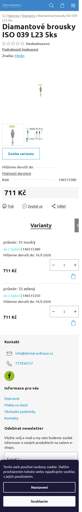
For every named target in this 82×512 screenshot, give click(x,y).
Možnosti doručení (16, 173)
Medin (19, 55)
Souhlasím (39, 501)
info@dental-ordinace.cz (34, 353)
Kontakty (11, 418)
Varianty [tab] (41, 225)
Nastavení (39, 487)
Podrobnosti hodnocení (20, 49)
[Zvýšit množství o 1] (75, 265)
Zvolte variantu (21, 153)
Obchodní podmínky (19, 411)
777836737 (24, 363)
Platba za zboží (16, 405)
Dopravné (11, 398)
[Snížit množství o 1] (53, 265)
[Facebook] (9, 376)
